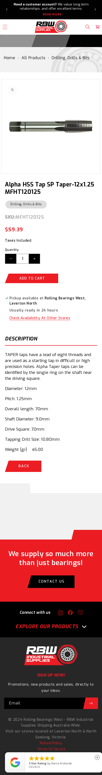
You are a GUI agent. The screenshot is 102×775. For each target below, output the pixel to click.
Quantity (12, 250)
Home (9, 57)
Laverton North (68, 731)
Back (24, 466)
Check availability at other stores (39, 318)
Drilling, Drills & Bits (71, 57)
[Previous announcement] (6, 9)
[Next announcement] (95, 9)
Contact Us (52, 581)
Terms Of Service (51, 749)
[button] (87, 27)
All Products (33, 57)
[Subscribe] (90, 703)
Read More (52, 14)
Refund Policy (51, 743)
